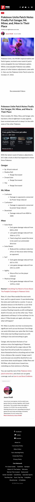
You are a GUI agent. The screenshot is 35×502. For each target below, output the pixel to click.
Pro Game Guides (10, 466)
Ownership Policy (17, 456)
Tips (3, 13)
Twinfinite (20, 466)
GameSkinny (17, 474)
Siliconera (25, 469)
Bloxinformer (13, 480)
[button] (32, 7)
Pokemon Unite (6, 381)
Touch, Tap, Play (18, 477)
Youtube (18, 438)
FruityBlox (27, 477)
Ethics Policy (17, 449)
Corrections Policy (17, 446)
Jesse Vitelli (9, 33)
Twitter (18, 435)
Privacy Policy (17, 459)
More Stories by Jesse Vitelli (13, 415)
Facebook (18, 431)
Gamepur (27, 466)
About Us (17, 442)
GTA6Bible (22, 480)
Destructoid (24, 472)
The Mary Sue (8, 477)
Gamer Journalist (7, 474)
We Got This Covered (13, 472)
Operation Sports (27, 474)
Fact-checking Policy (17, 452)
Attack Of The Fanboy (14, 469)
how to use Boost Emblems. (23, 376)
